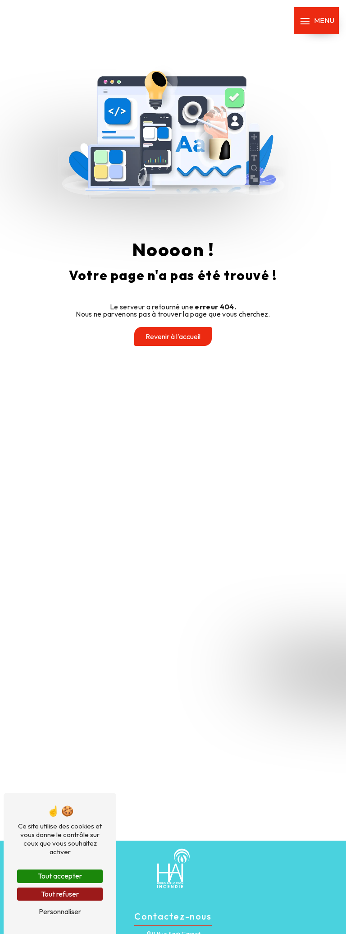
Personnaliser (60, 911)
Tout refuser (60, 893)
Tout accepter (60, 875)
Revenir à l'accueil (173, 336)
